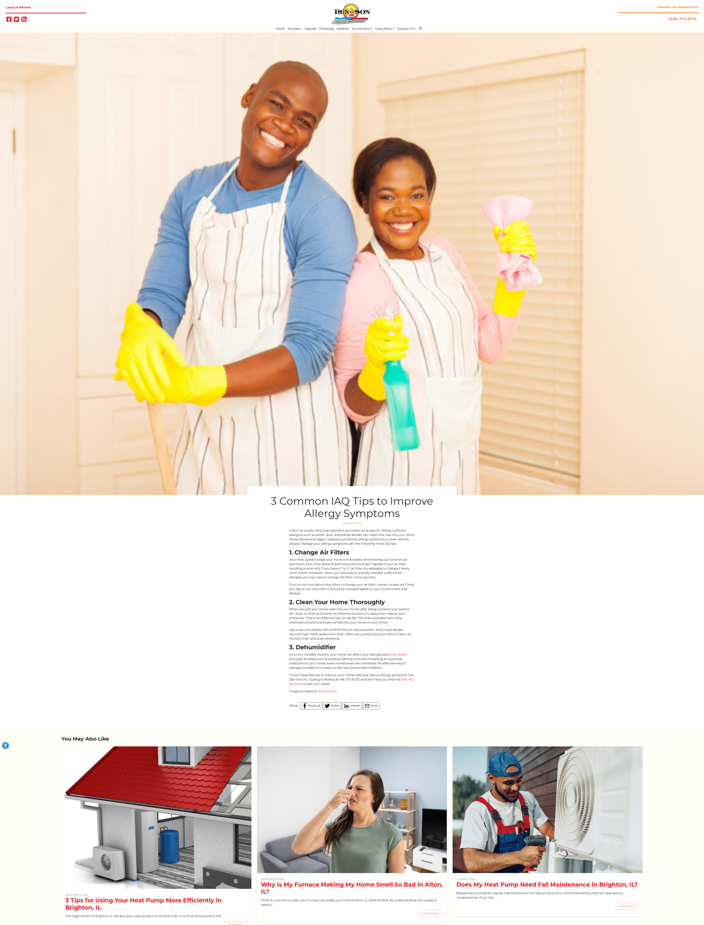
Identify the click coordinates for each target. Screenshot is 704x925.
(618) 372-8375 (682, 19)
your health (398, 654)
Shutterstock (327, 691)
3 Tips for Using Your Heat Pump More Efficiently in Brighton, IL (143, 904)
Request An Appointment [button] (678, 7)
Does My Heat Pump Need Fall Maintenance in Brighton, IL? (547, 884)
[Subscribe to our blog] (24, 20)
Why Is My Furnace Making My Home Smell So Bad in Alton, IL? (352, 888)
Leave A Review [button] (18, 7)
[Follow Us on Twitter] (16, 20)
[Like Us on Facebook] (9, 20)
